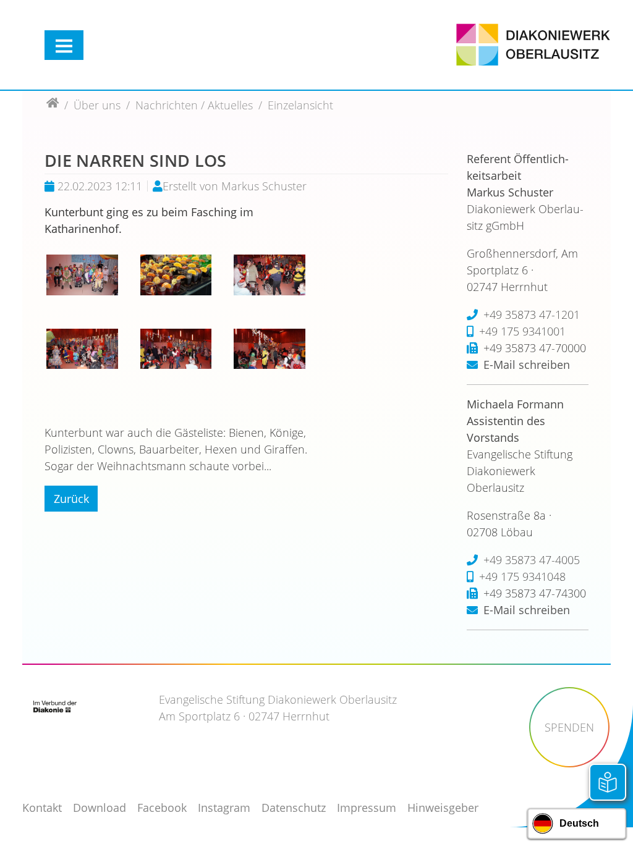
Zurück (71, 498)
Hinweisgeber (442, 807)
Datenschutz (293, 807)
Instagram (224, 807)
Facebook (162, 807)
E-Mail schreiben (526, 364)
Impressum (366, 807)
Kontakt (42, 807)
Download (99, 807)
